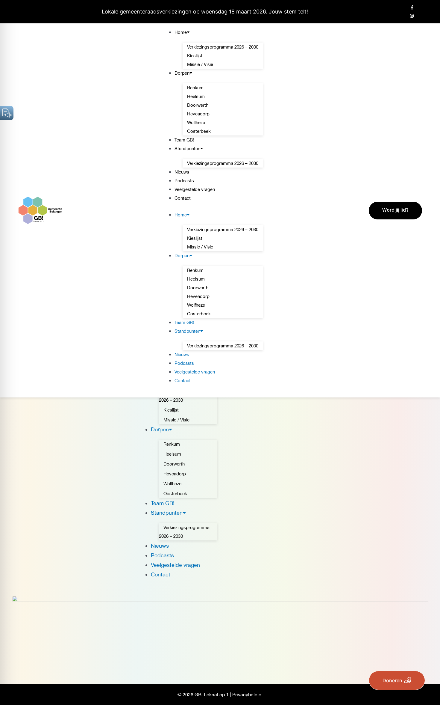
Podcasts (184, 180)
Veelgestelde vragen (195, 189)
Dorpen (182, 73)
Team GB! (184, 139)
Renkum (195, 87)
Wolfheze (196, 122)
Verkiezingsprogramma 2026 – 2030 (222, 46)
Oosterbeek (199, 131)
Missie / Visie (200, 64)
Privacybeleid (246, 694)
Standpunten (187, 148)
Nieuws (182, 171)
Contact (183, 198)
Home (181, 32)
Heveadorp (198, 113)
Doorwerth (197, 105)
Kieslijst (194, 55)
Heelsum (196, 96)
